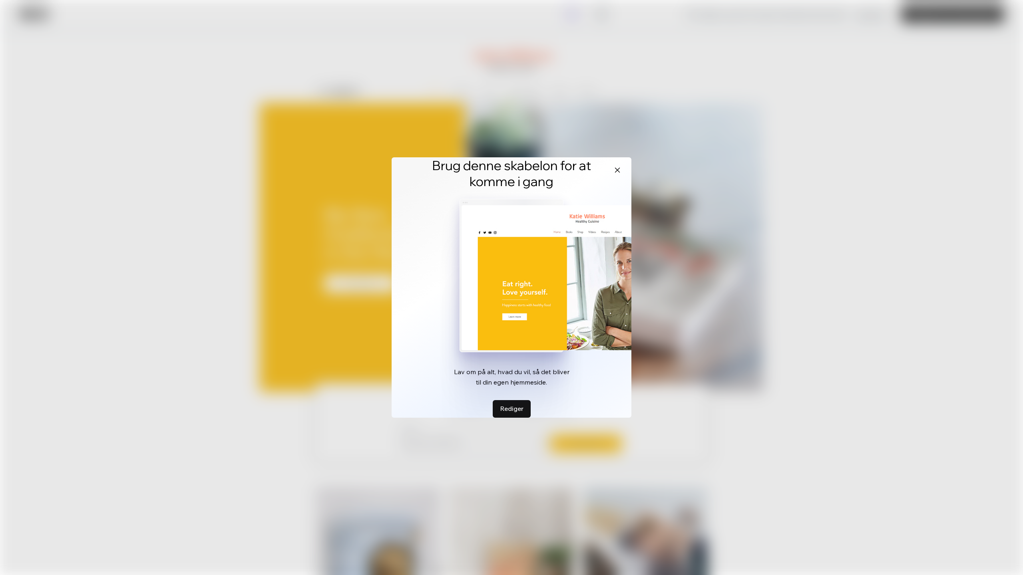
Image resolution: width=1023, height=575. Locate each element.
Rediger (511, 408)
